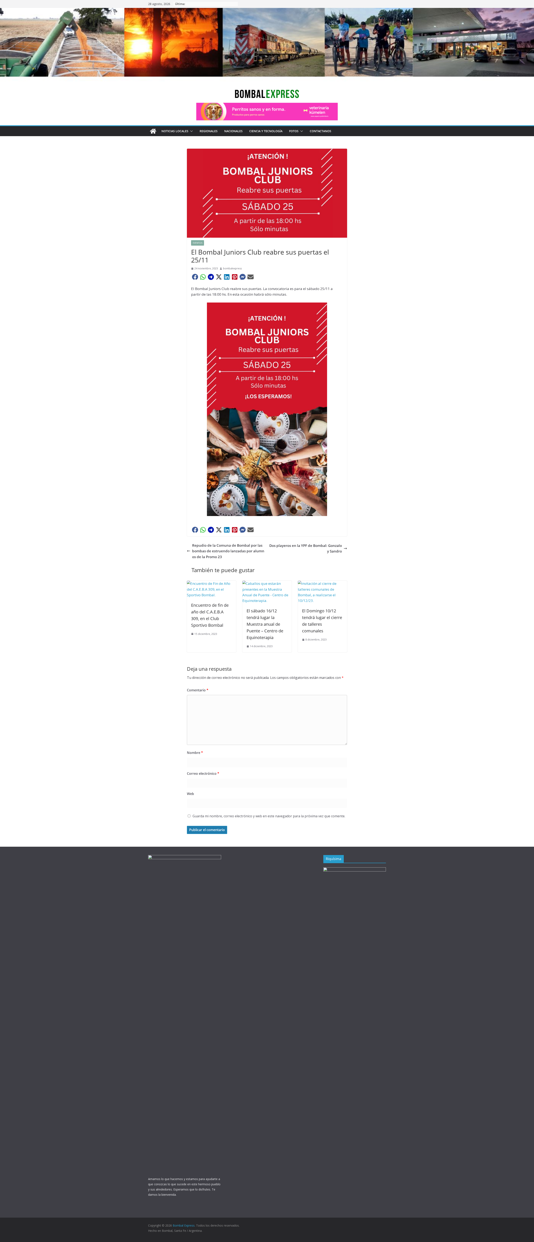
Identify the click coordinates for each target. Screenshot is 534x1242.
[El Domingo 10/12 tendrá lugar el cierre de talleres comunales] (322, 583)
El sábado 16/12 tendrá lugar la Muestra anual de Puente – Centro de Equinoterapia (265, 624)
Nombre (195, 752)
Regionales (209, 131)
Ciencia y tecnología (265, 131)
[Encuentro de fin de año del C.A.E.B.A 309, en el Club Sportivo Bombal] (211, 583)
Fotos (293, 131)
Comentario (197, 690)
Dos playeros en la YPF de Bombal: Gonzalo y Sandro (305, 548)
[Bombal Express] (153, 131)
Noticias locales (174, 131)
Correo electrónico (203, 773)
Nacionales (233, 131)
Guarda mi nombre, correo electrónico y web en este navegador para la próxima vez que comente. (269, 816)
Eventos (197, 242)
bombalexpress (232, 268)
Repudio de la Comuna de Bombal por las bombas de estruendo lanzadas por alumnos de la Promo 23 (228, 551)
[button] (190, 131)
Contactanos (320, 131)
